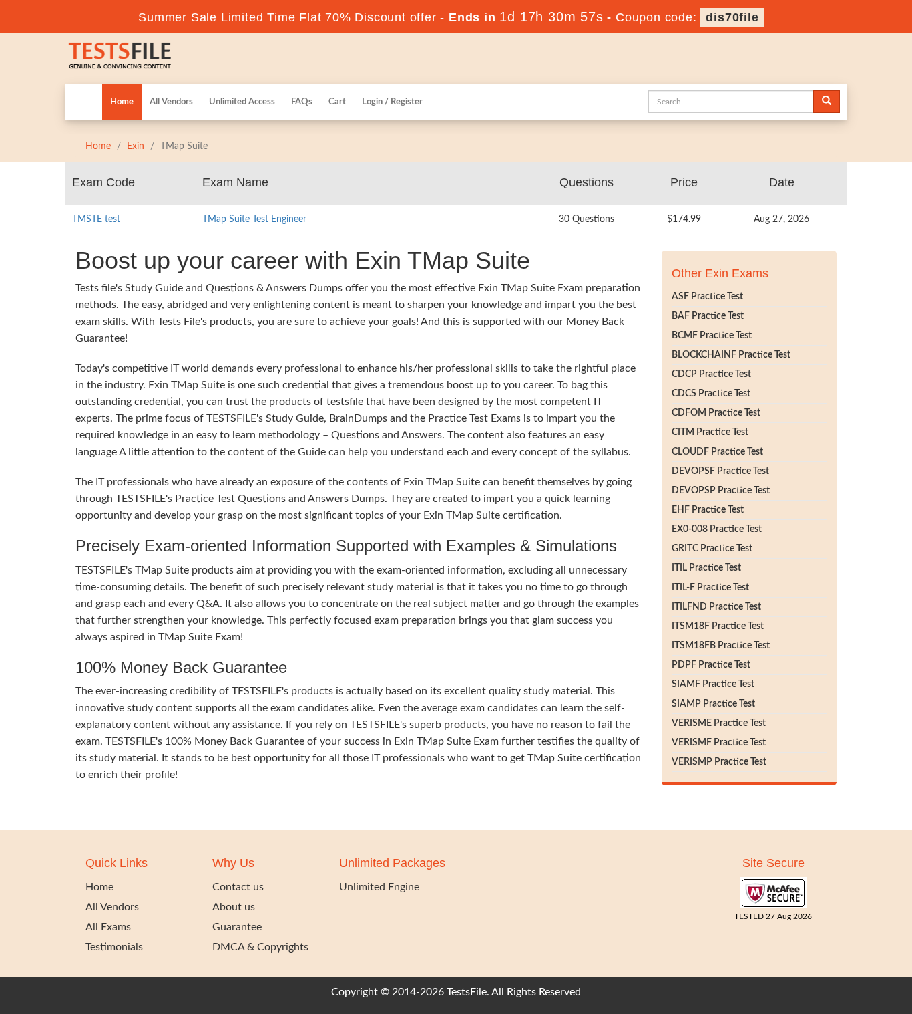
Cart (337, 102)
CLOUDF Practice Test (717, 452)
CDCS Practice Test (711, 393)
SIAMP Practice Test (713, 704)
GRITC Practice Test (712, 548)
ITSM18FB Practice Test (721, 645)
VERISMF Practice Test (719, 742)
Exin (135, 146)
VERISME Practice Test (719, 723)
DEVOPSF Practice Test (720, 471)
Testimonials (114, 947)
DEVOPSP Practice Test (721, 490)
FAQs (301, 102)
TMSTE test (96, 219)
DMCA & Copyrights (260, 947)
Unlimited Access (242, 102)
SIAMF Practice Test (713, 684)
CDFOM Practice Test (716, 413)
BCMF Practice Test (712, 335)
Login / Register (392, 102)
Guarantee (237, 927)
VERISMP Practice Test (719, 762)
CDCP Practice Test (711, 374)
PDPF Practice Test (711, 665)
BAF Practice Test (708, 316)
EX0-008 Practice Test (717, 529)
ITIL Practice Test (706, 568)
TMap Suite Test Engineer (254, 219)
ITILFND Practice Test (716, 607)
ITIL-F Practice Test (710, 587)
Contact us (238, 887)
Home (122, 102)
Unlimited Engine (379, 887)
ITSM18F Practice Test (718, 626)
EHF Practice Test (708, 510)
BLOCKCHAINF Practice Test (731, 355)
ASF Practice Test (707, 296)
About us (233, 907)
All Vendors (171, 102)
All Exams (108, 927)
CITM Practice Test (710, 432)
